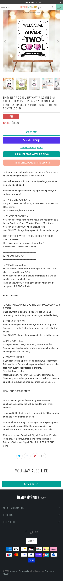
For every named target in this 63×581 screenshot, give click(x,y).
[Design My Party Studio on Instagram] (31, 532)
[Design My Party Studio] (31, 7)
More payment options (32, 147)
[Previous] (5, 41)
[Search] (52, 7)
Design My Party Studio (19, 571)
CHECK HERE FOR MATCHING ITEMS (32, 154)
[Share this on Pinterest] (35, 456)
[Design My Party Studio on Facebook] (26, 532)
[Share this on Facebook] (27, 456)
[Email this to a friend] (43, 456)
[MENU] (1, 7)
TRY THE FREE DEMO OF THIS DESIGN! (31, 163)
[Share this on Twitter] (19, 456)
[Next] (57, 41)
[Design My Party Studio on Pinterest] (36, 532)
